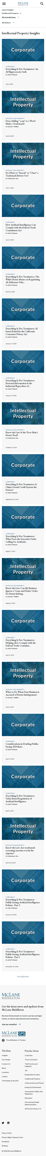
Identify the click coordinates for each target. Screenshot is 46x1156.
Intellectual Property (15, 118)
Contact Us (6, 1064)
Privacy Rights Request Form (12, 1137)
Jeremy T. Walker (13, 126)
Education (28, 1098)
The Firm (6, 1050)
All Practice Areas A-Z (33, 1109)
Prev (19, 976)
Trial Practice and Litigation (31, 1065)
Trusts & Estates (31, 1060)
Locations (5, 1072)
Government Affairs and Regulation (34, 1092)
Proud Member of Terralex (16, 1040)
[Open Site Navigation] (4, 4)
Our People (6, 1060)
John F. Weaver (12, 75)
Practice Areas (32, 1050)
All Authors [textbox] (6, 23)
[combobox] (22, 17)
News (4, 1068)
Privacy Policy (7, 1133)
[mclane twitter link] (3, 1122)
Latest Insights (8, 10)
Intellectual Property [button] (10, 13)
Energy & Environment (33, 1087)
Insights (5, 1055)
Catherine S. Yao (13, 178)
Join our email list (11, 1024)
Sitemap (5, 1146)
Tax (26, 1070)
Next (27, 976)
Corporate (10, 66)
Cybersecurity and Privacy (34, 1083)
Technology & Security (10, 1081)
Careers (5, 1076)
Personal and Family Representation (32, 1103)
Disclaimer (5, 1141)
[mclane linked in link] (8, 1122)
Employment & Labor (32, 1075)
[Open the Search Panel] (42, 4)
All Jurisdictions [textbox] (9, 17)
